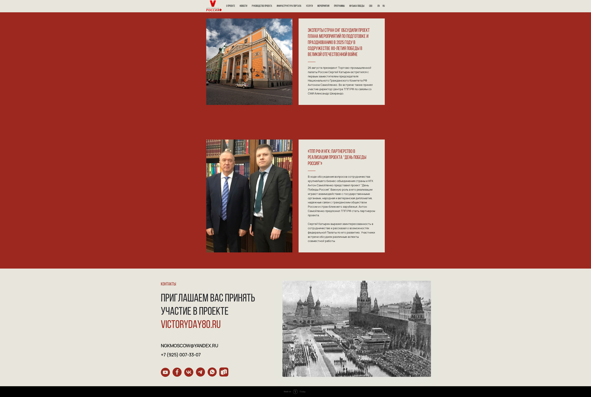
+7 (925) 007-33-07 (181, 354)
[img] (165, 372)
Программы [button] (339, 6)
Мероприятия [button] (323, 6)
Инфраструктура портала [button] (289, 6)
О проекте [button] (230, 6)
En (379, 6)
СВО (370, 6)
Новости (243, 6)
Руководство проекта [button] (262, 6)
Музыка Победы (356, 6)
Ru (384, 6)
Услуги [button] (309, 6)
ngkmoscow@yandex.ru (189, 345)
